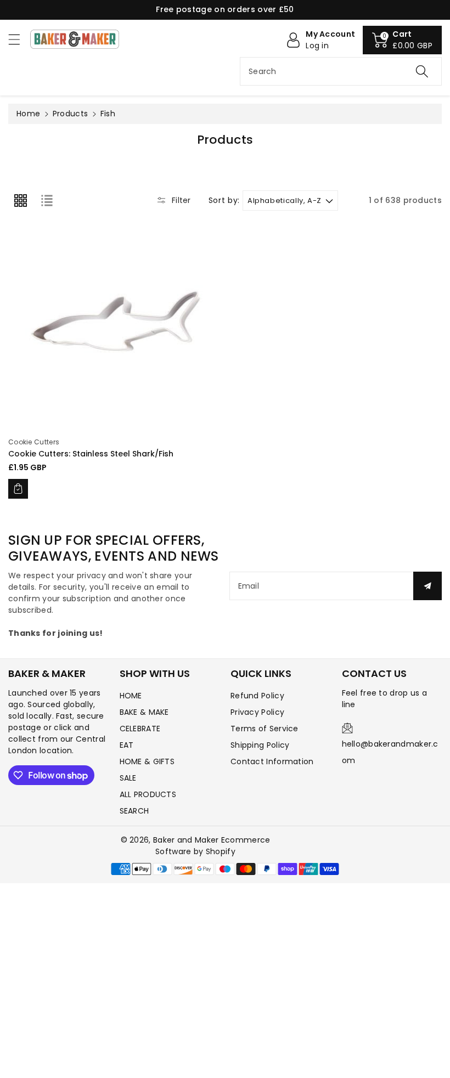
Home (28, 113)
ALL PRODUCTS (148, 794)
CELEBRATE (140, 728)
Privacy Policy (257, 712)
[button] (19, 39)
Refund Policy (257, 695)
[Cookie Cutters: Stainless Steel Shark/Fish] (114, 323)
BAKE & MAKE (144, 712)
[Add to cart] (18, 489)
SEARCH (134, 810)
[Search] (422, 71)
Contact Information (272, 761)
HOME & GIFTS (147, 761)
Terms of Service (264, 728)
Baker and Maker (186, 839)
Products (70, 113)
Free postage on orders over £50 (225, 9)
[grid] (20, 200)
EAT (127, 745)
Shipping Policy (260, 745)
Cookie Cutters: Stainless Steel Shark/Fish (90, 453)
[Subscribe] (427, 586)
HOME (131, 695)
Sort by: (224, 200)
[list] (47, 200)
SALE (128, 777)
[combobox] (340, 71)
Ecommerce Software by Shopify (212, 845)
